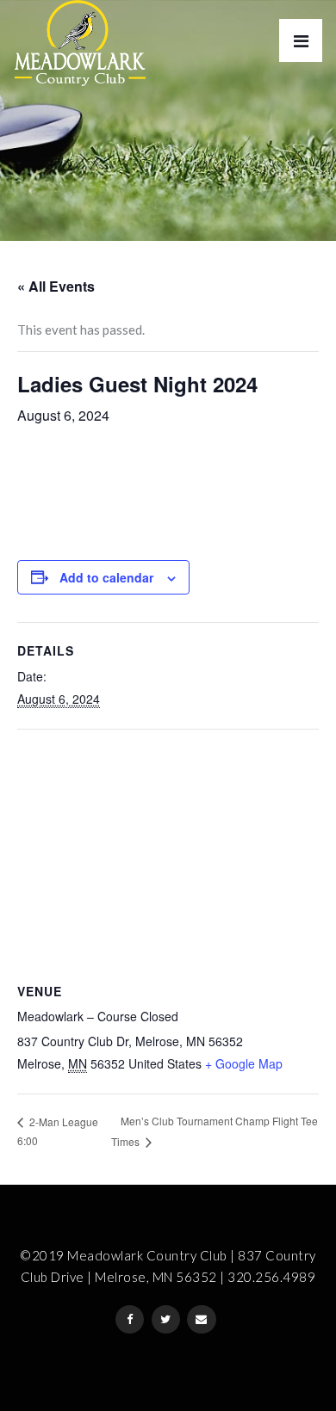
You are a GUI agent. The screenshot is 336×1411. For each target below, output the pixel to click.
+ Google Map (244, 1063)
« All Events (56, 286)
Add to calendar (106, 577)
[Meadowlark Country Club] (80, 43)
